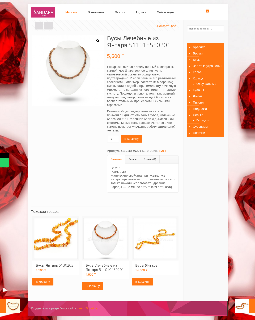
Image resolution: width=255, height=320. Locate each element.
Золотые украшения (207, 66)
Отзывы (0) (150, 159)
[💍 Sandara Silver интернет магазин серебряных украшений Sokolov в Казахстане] (43, 12)
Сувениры (200, 126)
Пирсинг (199, 102)
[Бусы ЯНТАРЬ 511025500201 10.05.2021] (245, 306)
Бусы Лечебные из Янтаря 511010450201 (105, 267)
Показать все (166, 26)
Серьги (198, 115)
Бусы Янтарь (146, 265)
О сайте (91, 308)
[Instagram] (209, 308)
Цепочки (199, 133)
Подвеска (200, 108)
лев (80, 308)
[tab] (116, 159)
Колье (197, 72)
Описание (116, 159)
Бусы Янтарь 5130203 (54, 265)
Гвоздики (203, 120)
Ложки (197, 96)
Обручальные (206, 84)
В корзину (131, 138)
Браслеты (200, 47)
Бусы (162, 150)
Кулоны (198, 90)
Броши (198, 53)
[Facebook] (204, 308)
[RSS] (218, 308)
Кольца (198, 78)
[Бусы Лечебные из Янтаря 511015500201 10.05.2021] (10, 306)
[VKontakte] (214, 308)
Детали (133, 159)
